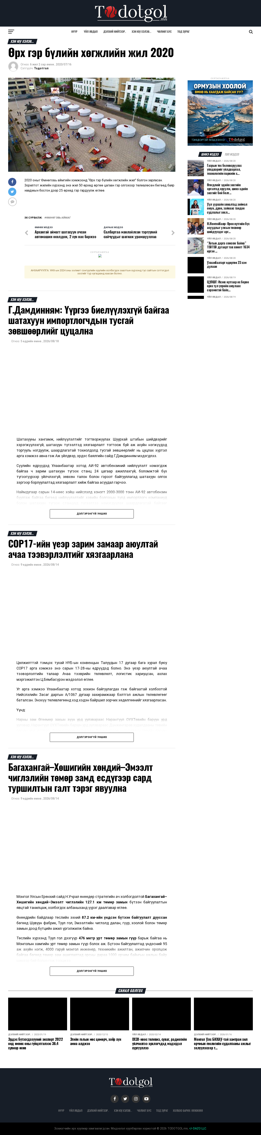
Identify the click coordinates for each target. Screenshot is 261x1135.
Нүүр (74, 32)
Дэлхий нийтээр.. (114, 32)
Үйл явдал (91, 32)
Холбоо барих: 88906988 (188, 1110)
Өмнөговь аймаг (58, 217)
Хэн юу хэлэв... (141, 32)
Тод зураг (183, 32)
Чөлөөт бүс (164, 32)
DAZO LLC (199, 1128)
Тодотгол (41, 68)
